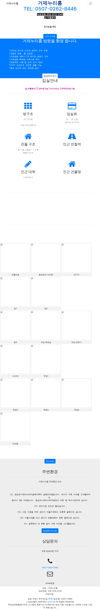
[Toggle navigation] (90, 3)
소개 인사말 (50, 36)
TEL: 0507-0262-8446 (50, 9)
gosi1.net (51, 601)
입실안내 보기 (50, 76)
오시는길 (50, 461)
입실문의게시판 (50, 530)
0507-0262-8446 (50, 567)
